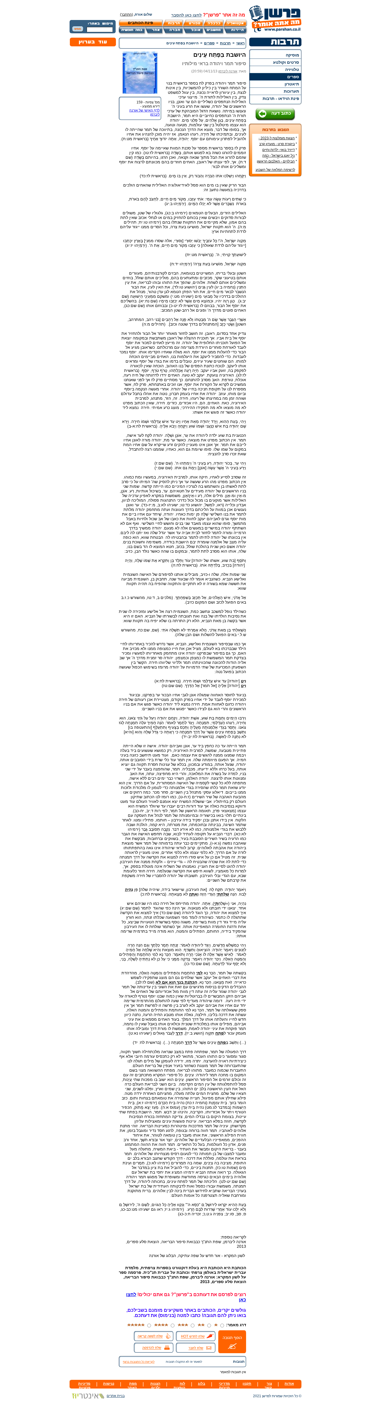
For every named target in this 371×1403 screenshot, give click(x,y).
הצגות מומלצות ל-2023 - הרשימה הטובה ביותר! (278, 140)
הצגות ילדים (155, 1386)
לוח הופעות (179, 1386)
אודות (289, 1384)
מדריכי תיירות (224, 1386)
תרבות (225, 43)
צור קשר (268, 1386)
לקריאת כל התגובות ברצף (138, 1361)
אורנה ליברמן (227, 71)
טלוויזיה (292, 69)
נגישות (108, 1384)
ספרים (293, 76)
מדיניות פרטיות (84, 1386)
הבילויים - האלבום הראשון (276, 161)
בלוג (201, 1384)
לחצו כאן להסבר (186, 15)
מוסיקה (292, 55)
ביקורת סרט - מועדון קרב (277, 144)
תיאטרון (292, 84)
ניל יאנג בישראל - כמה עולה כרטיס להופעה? (279, 158)
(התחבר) (126, 14)
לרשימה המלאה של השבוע (275, 170)
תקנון (247, 1384)
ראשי (240, 43)
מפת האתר (132, 1386)
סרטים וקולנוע (286, 62)
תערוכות (291, 91)
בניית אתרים (116, 1396)
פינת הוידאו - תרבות (281, 98)
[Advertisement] (275, 267)
